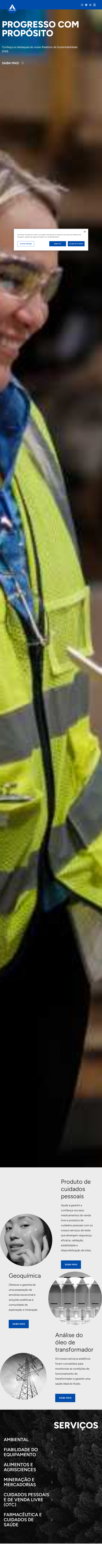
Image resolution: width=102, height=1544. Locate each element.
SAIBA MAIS (10, 63)
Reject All (57, 244)
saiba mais (18, 1324)
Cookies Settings (26, 244)
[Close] (85, 232)
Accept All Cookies (76, 244)
